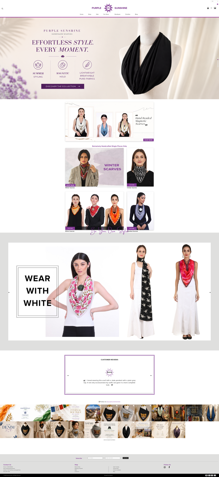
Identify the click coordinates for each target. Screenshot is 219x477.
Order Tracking (116, 466)
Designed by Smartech (108, 475)
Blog (136, 14)
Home (81, 14)
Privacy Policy (116, 468)
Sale (97, 14)
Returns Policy (77, 466)
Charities (127, 14)
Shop (89, 14)
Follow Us (110, 402)
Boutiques (117, 14)
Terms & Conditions (117, 470)
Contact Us (77, 471)
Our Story (106, 14)
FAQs (76, 470)
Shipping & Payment (79, 468)
